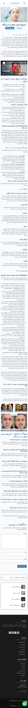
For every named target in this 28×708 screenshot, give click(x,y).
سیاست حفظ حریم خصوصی (22, 705)
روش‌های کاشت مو (21, 642)
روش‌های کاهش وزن (21, 651)
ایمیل (25, 558)
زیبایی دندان (23, 649)
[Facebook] (18, 633)
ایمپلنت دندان (22, 675)
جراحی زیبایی (25, 34)
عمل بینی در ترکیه (16, 592)
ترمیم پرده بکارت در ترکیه (15, 605)
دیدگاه (25, 533)
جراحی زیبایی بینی (22, 670)
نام (26, 552)
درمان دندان (23, 665)
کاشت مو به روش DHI (21, 673)
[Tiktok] (10, 633)
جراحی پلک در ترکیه (16, 586)
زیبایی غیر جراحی (22, 646)
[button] (4, 3)
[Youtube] (13, 633)
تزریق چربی (24, 39)
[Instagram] (15, 633)
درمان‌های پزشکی (22, 654)
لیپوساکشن (22, 162)
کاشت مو (23, 668)
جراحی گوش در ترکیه (16, 599)
